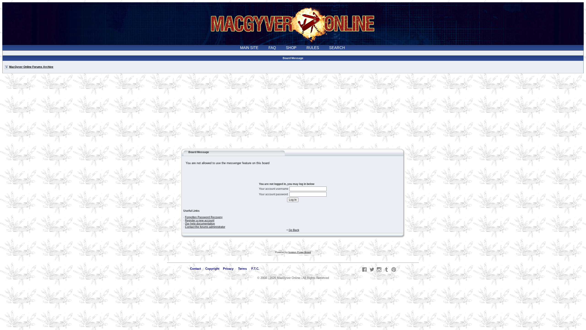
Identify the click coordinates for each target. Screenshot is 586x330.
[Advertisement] (293, 113)
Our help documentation (200, 223)
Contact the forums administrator (205, 226)
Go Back (294, 230)
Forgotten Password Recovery (203, 217)
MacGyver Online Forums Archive (31, 67)
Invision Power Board (299, 252)
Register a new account (199, 220)
